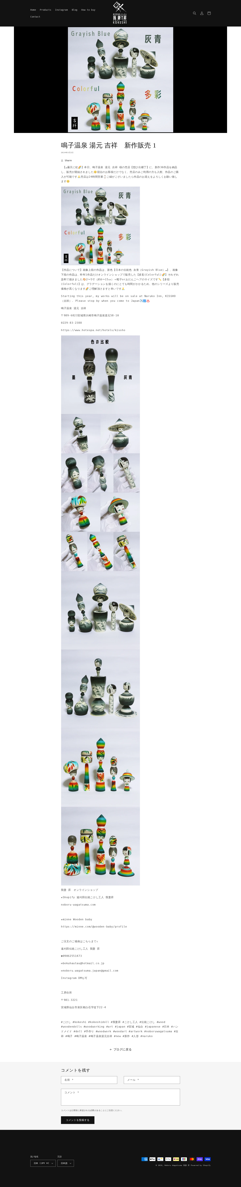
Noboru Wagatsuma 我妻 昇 (177, 1165)
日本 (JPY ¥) (41, 1163)
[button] (194, 13)
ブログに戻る (122, 1049)
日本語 (64, 1163)
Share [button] (68, 160)
